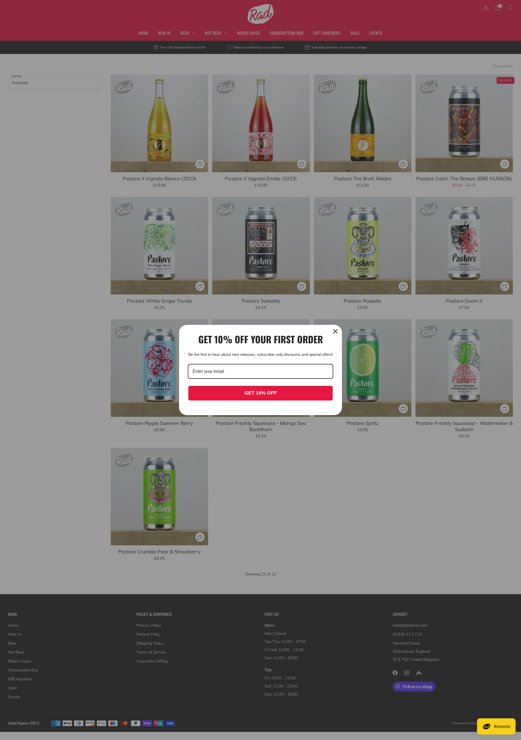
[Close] (335, 331)
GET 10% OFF (260, 393)
